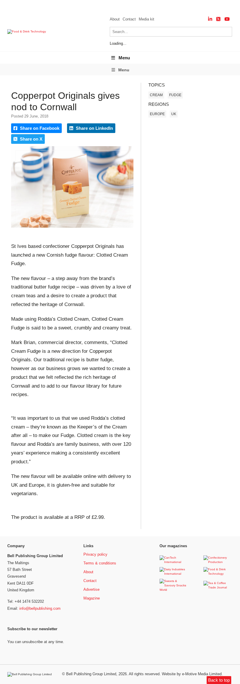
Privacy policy (95, 554)
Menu (124, 57)
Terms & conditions (99, 563)
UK (173, 114)
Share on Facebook (39, 128)
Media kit (146, 19)
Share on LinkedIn (94, 128)
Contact (129, 19)
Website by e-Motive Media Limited (192, 674)
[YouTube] (227, 19)
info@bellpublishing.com (40, 608)
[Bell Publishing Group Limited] (31, 674)
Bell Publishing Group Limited (91, 674)
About (115, 19)
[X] (218, 19)
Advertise (91, 589)
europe (157, 114)
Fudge (175, 95)
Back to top (219, 680)
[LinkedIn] (210, 19)
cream (156, 95)
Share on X (30, 139)
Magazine (91, 598)
